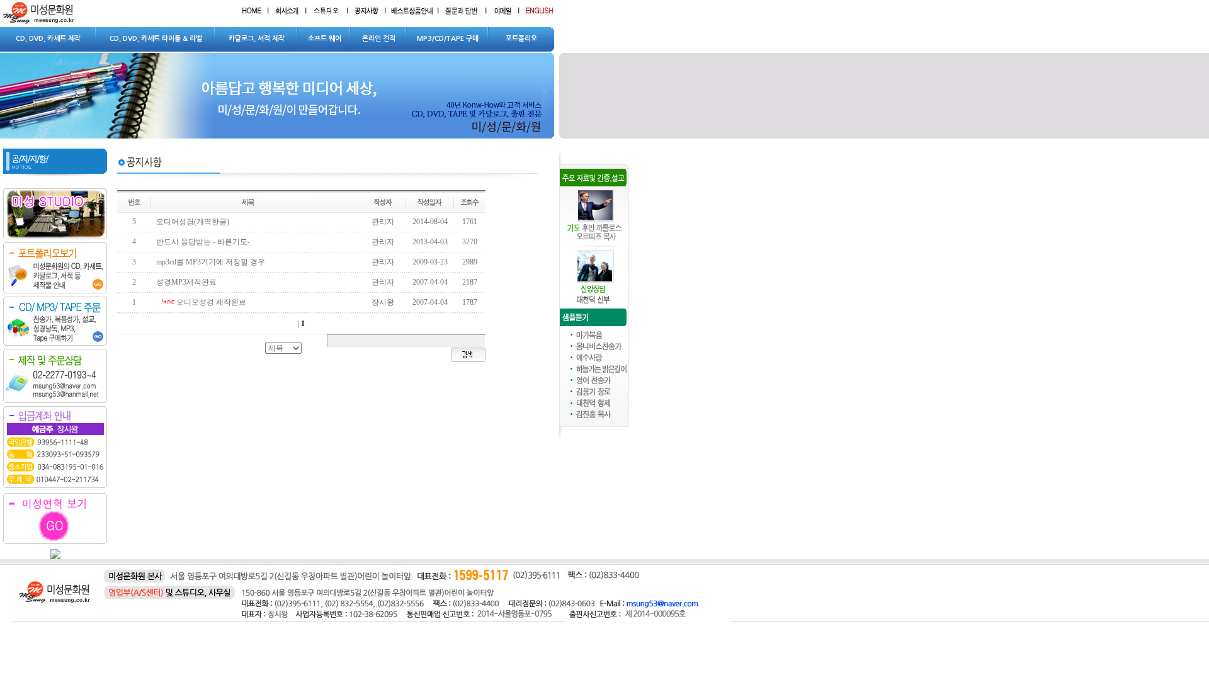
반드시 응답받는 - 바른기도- (203, 241)
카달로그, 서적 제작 (257, 38)
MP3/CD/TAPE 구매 (448, 38)
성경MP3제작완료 (186, 282)
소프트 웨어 (324, 38)
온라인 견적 (378, 38)
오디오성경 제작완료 (211, 302)
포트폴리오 (521, 38)
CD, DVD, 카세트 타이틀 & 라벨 (156, 38)
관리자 (383, 221)
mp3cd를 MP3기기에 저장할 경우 (210, 262)
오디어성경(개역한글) (192, 221)
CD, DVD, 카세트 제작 (48, 38)
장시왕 (383, 302)
